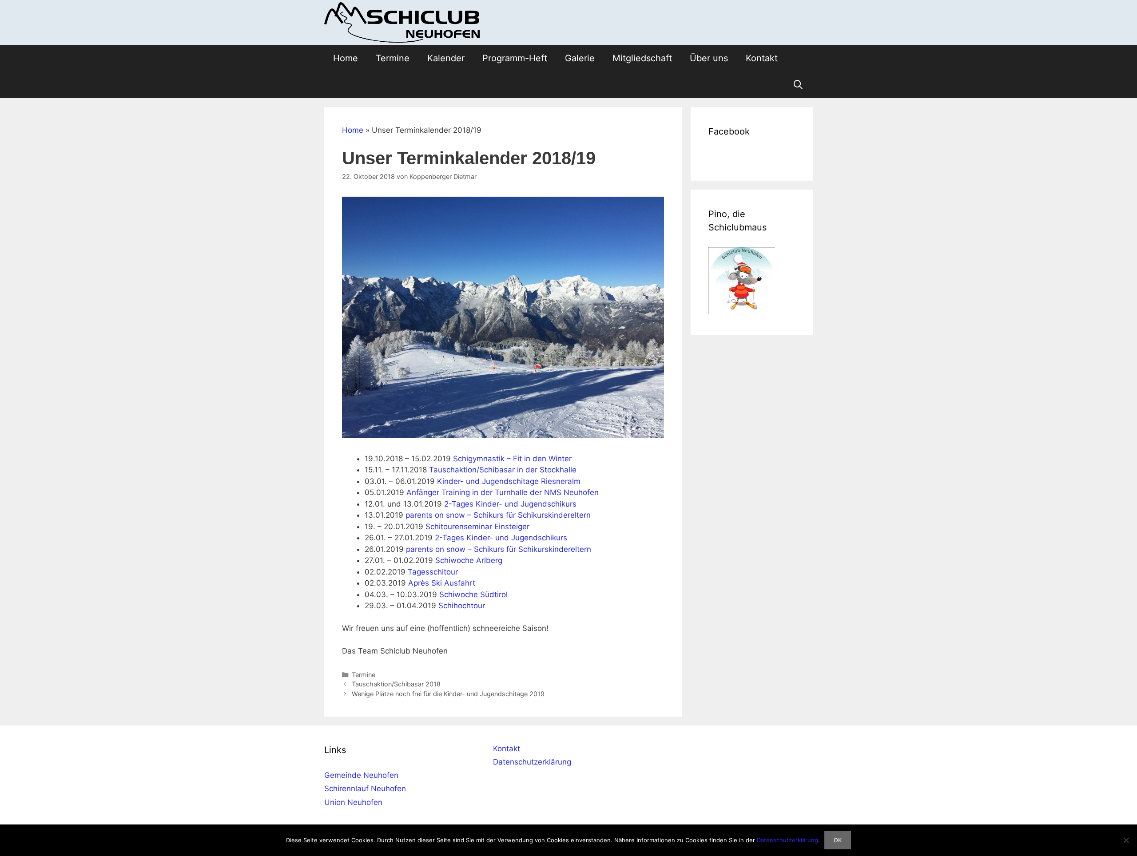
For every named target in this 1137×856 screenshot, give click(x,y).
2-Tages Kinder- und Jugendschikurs (510, 503)
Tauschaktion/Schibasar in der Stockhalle (502, 469)
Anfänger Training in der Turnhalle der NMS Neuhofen (502, 492)
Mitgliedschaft (642, 58)
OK (838, 840)
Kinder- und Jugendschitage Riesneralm (508, 481)
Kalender (446, 58)
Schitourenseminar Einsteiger (477, 526)
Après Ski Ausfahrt (441, 583)
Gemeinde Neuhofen (361, 775)
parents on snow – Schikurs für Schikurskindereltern (498, 515)
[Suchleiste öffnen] (798, 84)
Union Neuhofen (353, 802)
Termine (392, 58)
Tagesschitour (433, 571)
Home (345, 58)
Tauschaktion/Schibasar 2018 (396, 684)
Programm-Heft (514, 58)
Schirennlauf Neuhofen (365, 788)
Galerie (580, 58)
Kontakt (762, 58)
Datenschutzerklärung (532, 761)
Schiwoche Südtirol (473, 594)
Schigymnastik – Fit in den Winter (512, 458)
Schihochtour (461, 605)
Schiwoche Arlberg (468, 560)
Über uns (709, 58)
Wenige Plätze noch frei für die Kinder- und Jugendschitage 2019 (448, 693)
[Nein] (1125, 840)
